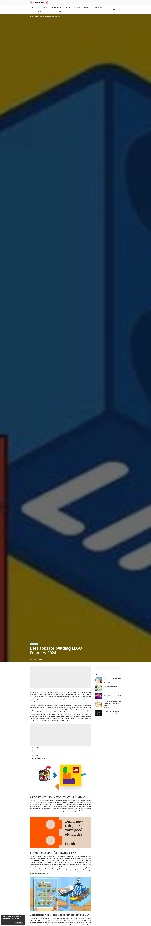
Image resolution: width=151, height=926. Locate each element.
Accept (19, 922)
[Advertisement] (60, 677)
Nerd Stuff (33, 643)
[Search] (119, 9)
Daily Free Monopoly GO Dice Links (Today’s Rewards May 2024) (112, 703)
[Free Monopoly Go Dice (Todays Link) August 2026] (98, 688)
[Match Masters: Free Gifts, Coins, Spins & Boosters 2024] (98, 696)
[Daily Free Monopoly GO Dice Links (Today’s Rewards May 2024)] (98, 704)
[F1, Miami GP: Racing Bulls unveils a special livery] (98, 713)
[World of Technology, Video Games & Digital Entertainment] (39, 2)
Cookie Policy (6, 920)
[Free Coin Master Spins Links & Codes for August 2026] (98, 680)
